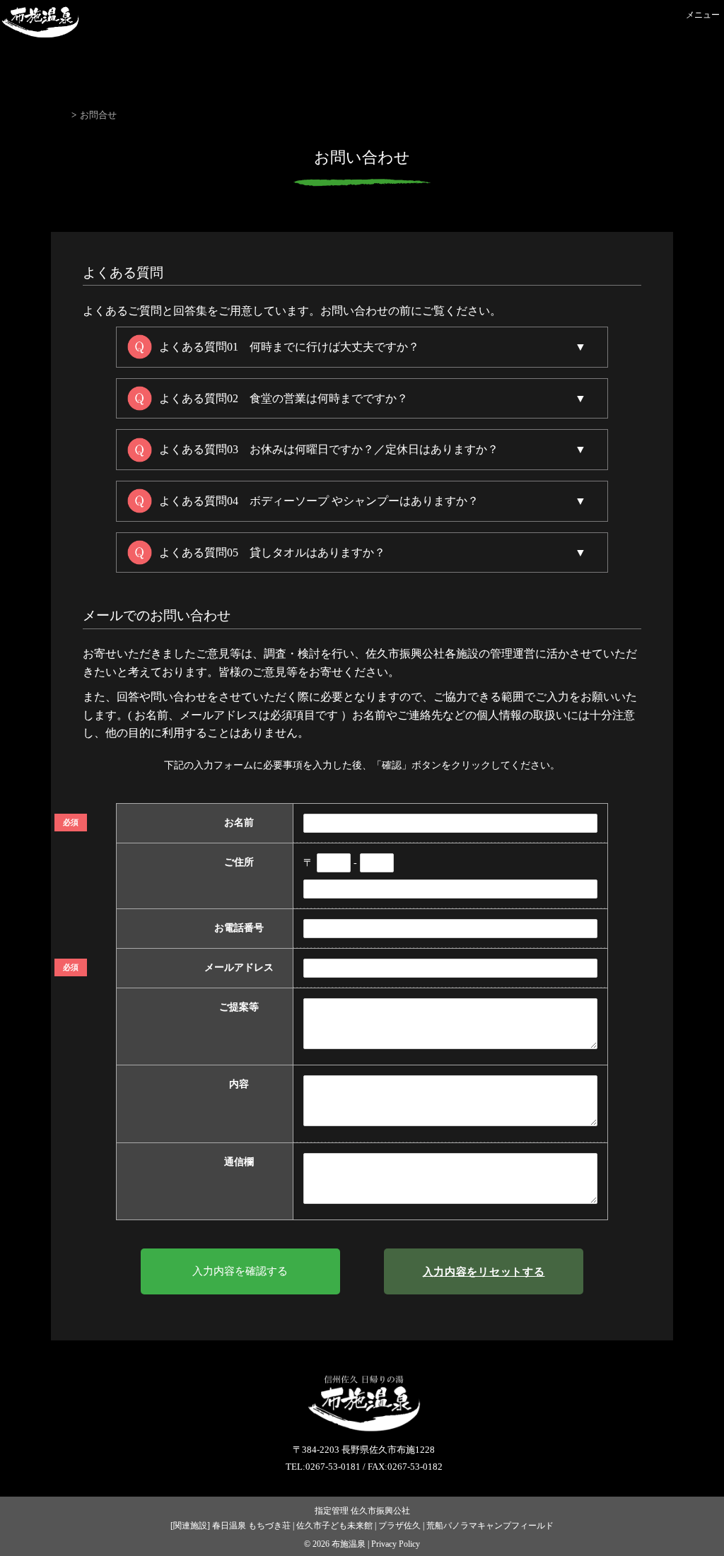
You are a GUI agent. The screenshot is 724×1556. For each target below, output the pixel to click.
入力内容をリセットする (484, 1271)
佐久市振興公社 (380, 1511)
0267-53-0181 (333, 1467)
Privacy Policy (395, 1544)
